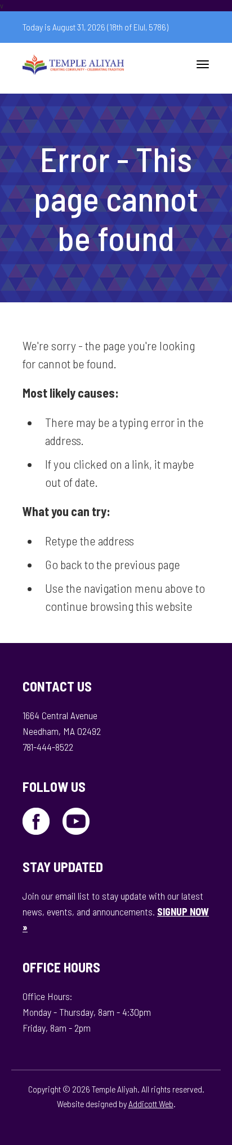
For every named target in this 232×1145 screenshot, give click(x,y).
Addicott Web (150, 1103)
